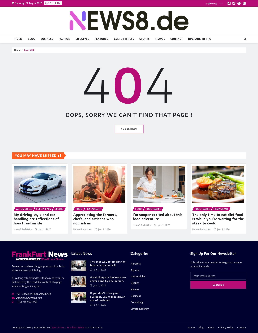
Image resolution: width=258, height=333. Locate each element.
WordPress (58, 327)
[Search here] (245, 39)
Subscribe (218, 284)
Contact (176, 38)
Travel (160, 38)
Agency (135, 270)
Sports (144, 38)
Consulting (137, 302)
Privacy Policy (225, 327)
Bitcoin (135, 289)
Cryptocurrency (140, 308)
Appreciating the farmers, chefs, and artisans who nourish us (95, 218)
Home (18, 38)
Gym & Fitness (124, 38)
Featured (102, 38)
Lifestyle (82, 38)
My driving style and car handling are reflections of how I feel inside (36, 218)
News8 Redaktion (23, 229)
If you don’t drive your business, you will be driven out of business (107, 297)
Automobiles (138, 276)
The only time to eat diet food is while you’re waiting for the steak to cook (218, 218)
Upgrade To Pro (199, 38)
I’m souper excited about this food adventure (158, 216)
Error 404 (29, 49)
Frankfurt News (75, 327)
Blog (31, 38)
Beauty (135, 283)
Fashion (64, 38)
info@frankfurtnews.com (29, 298)
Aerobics (136, 263)
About (210, 327)
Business (46, 38)
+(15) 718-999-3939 (26, 302)
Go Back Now (130, 128)
